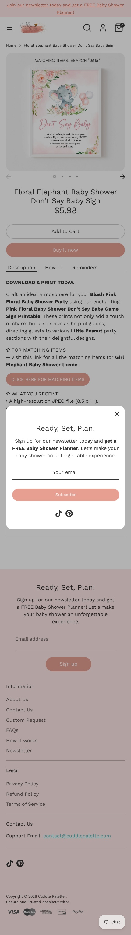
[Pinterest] (69, 513)
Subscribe (65, 494)
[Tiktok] (58, 513)
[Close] (117, 413)
